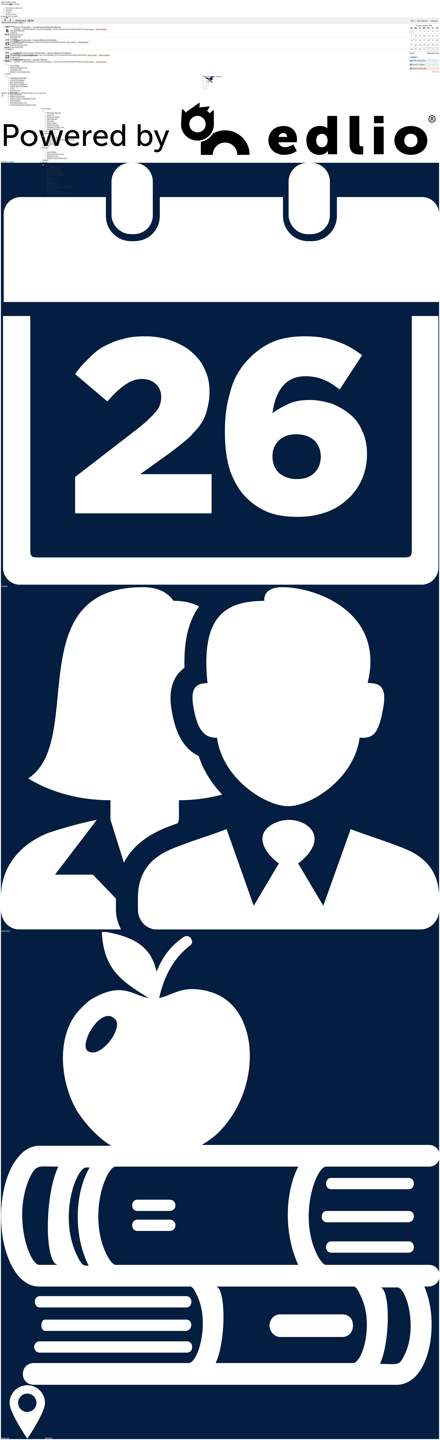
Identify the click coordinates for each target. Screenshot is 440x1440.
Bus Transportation (17, 82)
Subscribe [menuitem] (434, 21)
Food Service (15, 90)
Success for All (15, 53)
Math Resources (16, 94)
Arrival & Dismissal (17, 80)
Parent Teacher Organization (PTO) (23, 99)
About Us (13, 33)
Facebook (2, 95)
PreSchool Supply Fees (18, 103)
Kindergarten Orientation (19, 86)
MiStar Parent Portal (17, 96)
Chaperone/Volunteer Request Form (23, 105)
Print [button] (412, 21)
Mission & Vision (16, 35)
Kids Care (13, 92)
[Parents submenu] (6, 76)
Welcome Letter (16, 70)
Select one (435, 71)
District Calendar (16, 43)
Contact (8, 12)
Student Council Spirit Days (20, 72)
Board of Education (419, 68)
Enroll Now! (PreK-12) (14, 8)
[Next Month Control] (10, 20)
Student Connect (12, 16)
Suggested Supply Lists (18, 68)
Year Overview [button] (422, 21)
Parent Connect (11, 14)
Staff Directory (15, 37)
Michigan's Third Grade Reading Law (24, 55)
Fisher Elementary (419, 61)
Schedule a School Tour (18, 45)
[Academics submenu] (6, 51)
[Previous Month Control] (5, 20)
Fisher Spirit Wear (16, 47)
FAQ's (12, 88)
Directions (14, 39)
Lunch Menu (14, 66)
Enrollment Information (18, 78)
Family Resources (16, 59)
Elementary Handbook (18, 84)
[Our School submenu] (43, 111)
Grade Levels (15, 57)
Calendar (9, 10)
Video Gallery (15, 41)
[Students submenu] (43, 150)
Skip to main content (8, 2)
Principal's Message (17, 31)
